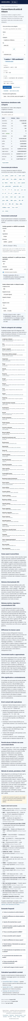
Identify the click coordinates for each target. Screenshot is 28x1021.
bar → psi (16, 189)
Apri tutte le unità (14, 90)
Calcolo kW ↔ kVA (8, 987)
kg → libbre (5, 182)
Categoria (5, 37)
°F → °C (10, 189)
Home (2, 6)
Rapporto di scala (6, 291)
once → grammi (21, 182)
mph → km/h (21, 196)
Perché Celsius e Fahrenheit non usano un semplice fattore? (13, 944)
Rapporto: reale (6, 302)
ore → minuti (5, 211)
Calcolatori (11, 1015)
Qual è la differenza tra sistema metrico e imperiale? (13, 917)
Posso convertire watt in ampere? (12, 936)
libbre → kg (12, 182)
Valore (4, 32)
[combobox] (14, 28)
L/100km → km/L (6, 207)
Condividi (6, 90)
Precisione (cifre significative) (9, 93)
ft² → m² (10, 193)
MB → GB (11, 204)
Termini (22, 1016)
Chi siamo (16, 904)
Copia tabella (5, 162)
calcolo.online (5, 2)
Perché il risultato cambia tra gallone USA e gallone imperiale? (13, 926)
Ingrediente (5, 233)
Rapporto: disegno (7, 297)
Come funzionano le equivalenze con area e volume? (13, 950)
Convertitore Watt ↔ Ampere (10, 981)
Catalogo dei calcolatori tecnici (11, 991)
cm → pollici (5, 175)
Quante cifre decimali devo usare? (12, 922)
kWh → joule (13, 200)
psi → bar (23, 189)
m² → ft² (4, 193)
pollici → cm (13, 175)
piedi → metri (5, 179)
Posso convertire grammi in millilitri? (13, 932)
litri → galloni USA (6, 186)
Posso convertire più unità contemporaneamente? (9, 962)
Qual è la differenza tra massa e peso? (13, 940)
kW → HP (21, 200)
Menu (15, 2)
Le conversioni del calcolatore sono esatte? (12, 956)
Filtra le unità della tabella (7, 112)
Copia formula (16, 87)
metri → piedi (22, 175)
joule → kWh (5, 200)
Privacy (14, 1016)
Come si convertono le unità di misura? (14, 912)
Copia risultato (7, 87)
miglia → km (22, 179)
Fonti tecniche (9, 904)
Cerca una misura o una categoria (10, 26)
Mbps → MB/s (19, 204)
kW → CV (4, 204)
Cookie (18, 1016)
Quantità (4, 228)
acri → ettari (5, 196)
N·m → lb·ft (15, 207)
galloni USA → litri (17, 186)
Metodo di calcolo (18, 1015)
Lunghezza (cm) (6, 286)
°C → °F (4, 189)
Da (3, 42)
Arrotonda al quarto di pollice (10, 272)
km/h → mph (13, 196)
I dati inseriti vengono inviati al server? (13, 967)
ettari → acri (17, 193)
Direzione (5, 239)
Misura (4, 261)
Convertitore (5, 1015)
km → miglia (14, 179)
